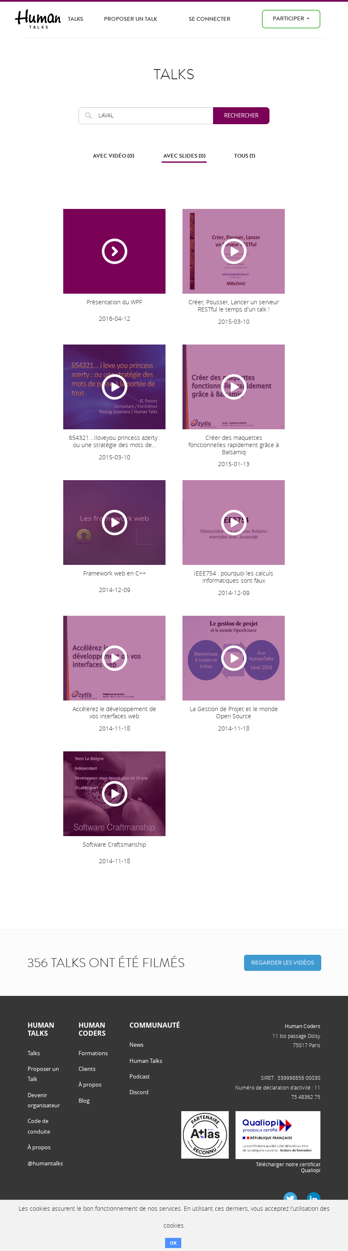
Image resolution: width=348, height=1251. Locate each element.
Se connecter (209, 19)
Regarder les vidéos (282, 963)
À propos (39, 1147)
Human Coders (302, 1026)
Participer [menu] (289, 18)
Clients (87, 1069)
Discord (139, 1092)
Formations (93, 1053)
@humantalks (45, 1163)
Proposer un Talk (130, 19)
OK (173, 1243)
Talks (75, 19)
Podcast (139, 1076)
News (136, 1044)
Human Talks (145, 1061)
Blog (84, 1100)
